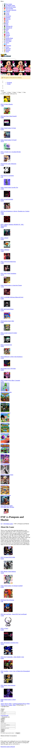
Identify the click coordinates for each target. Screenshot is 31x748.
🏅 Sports (6, 51)
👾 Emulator (7, 17)
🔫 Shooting (7, 50)
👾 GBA (6, 24)
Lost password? (5, 715)
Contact (10, 705)
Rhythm (12, 507)
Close (2, 709)
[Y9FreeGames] (6, 56)
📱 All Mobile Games (9, 5)
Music (8, 507)
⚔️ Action (6, 47)
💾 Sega (6, 23)
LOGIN (2, 718)
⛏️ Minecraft (7, 48)
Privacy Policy (8, 703)
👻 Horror (6, 42)
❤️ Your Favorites (8, 8)
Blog (14, 705)
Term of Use (4, 705)
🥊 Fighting (7, 35)
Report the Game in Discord (8, 746)
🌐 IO (5, 44)
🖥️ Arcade (6, 14)
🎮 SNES (6, 29)
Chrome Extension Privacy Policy (21, 703)
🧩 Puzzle (6, 32)
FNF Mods (3, 507)
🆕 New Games (8, 4)
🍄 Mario (6, 22)
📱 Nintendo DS (8, 26)
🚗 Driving (7, 33)
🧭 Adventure (7, 16)
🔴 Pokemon (7, 19)
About (2, 703)
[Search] (1, 58)
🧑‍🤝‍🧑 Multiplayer (8, 39)
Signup (2, 729)
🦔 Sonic (6, 20)
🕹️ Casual (6, 13)
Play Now (3, 74)
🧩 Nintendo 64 (8, 27)
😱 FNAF (6, 36)
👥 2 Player (7, 11)
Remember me (6, 717)
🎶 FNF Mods (7, 41)
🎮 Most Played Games (10, 7)
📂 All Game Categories (10, 10)
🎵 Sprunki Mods (8, 38)
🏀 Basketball (7, 45)
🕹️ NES (6, 30)
